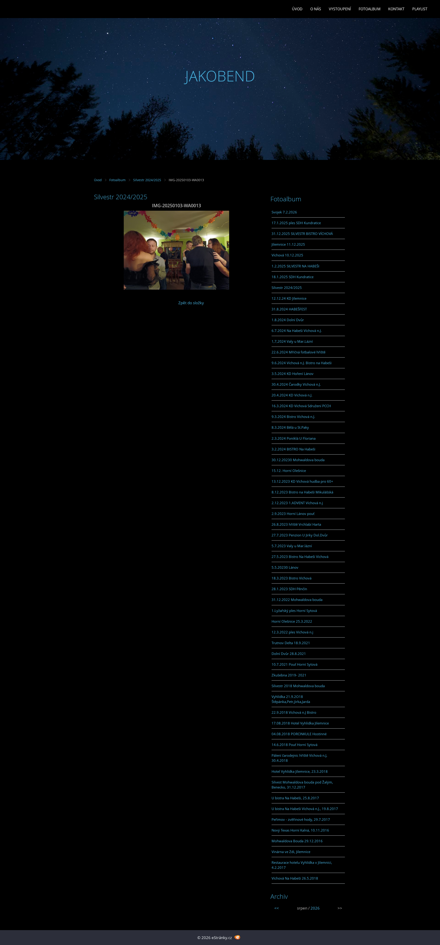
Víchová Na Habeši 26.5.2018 (295, 878)
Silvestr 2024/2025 (147, 180)
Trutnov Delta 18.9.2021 (291, 643)
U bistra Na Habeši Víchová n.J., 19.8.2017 (305, 808)
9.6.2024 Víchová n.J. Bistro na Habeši (302, 363)
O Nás (315, 8)
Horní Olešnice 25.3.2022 (292, 621)
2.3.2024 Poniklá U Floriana (294, 438)
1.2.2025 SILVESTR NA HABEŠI (295, 266)
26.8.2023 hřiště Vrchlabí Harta (296, 524)
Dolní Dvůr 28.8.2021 (289, 653)
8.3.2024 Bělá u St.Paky (290, 427)
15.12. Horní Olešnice (289, 470)
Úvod (297, 8)
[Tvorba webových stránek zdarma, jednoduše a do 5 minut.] (237, 937)
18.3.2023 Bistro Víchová (291, 578)
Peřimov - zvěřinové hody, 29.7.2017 (301, 819)
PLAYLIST (419, 8)
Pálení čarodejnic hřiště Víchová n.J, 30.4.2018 (299, 758)
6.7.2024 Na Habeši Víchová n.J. (297, 330)
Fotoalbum (369, 8)
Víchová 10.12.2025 (287, 255)
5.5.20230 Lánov (285, 567)
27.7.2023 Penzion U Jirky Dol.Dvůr (300, 535)
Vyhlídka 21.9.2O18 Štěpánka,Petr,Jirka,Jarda (291, 699)
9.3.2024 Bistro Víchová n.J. (293, 416)
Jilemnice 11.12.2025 (288, 244)
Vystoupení (340, 8)
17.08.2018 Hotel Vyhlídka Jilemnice (300, 723)
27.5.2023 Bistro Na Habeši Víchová (300, 556)
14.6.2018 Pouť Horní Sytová (294, 744)
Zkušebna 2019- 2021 (289, 675)
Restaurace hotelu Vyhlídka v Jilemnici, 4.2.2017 (302, 865)
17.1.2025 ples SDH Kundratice (296, 223)
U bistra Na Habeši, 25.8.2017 (295, 798)
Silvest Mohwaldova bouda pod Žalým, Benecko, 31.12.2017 (302, 784)
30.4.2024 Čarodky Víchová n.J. (296, 384)
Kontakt (396, 8)
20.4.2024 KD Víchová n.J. (292, 395)
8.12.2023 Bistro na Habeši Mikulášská (302, 492)
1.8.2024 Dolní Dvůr (288, 320)
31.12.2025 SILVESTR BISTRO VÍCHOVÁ (302, 233)
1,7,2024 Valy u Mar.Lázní (292, 341)
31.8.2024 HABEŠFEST (289, 309)
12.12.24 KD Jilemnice (289, 298)
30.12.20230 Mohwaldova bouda (298, 460)
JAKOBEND (220, 76)
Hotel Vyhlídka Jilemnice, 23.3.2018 (300, 771)
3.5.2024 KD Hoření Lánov (293, 373)
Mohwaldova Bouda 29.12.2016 (297, 841)
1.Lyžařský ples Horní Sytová (294, 610)
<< (276, 908)
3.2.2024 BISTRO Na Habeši (293, 449)
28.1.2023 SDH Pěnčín (289, 589)
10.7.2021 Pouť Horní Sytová (294, 664)
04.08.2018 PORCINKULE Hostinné (299, 734)
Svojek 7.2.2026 (284, 212)
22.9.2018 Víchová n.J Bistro (294, 712)
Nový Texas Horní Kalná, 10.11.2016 (300, 830)
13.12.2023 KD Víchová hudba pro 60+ (302, 481)
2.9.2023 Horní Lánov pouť (293, 513)
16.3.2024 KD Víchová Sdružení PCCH (301, 406)
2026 (315, 908)
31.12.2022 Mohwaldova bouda (297, 599)
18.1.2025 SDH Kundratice (293, 277)
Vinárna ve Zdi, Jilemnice (291, 851)
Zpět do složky (191, 302)
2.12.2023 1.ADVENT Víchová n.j (297, 503)
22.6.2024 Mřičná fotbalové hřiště (298, 352)
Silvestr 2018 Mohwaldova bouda (298, 686)
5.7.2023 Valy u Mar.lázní (292, 546)
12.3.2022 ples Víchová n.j (292, 632)
